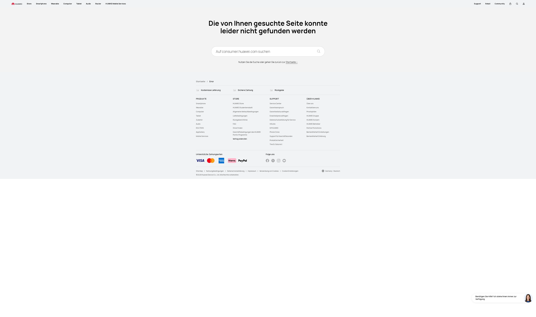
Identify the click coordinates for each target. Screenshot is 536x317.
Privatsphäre (311, 111)
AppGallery (200, 132)
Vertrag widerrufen (240, 139)
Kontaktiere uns (313, 107)
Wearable (199, 107)
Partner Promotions (314, 128)
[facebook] (267, 161)
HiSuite (272, 124)
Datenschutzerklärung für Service (282, 120)
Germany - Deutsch (332, 171)
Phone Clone (274, 132)
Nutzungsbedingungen (215, 171)
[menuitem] (212, 103)
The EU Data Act (276, 144)
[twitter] (273, 161)
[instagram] (278, 161)
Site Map (199, 171)
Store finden (237, 128)
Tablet (198, 116)
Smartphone (201, 103)
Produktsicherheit (276, 140)
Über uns (310, 103)
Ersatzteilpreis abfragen (279, 116)
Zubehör (199, 120)
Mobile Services (202, 136)
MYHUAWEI (274, 128)
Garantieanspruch (277, 107)
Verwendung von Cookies (269, 171)
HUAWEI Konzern (313, 120)
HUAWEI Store (238, 103)
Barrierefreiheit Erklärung (316, 136)
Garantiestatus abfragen (279, 111)
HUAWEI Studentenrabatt (243, 107)
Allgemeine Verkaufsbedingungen (246, 111)
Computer (200, 111)
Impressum (252, 171)
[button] (510, 4)
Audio (198, 124)
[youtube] (284, 161)
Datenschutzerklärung (235, 171)
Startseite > (292, 62)
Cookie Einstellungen (290, 171)
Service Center (275, 103)
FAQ (234, 124)
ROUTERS (200, 128)
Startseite (200, 81)
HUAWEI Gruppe (313, 116)
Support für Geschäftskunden (281, 136)
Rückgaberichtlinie (240, 120)
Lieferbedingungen (240, 116)
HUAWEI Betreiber (313, 124)
